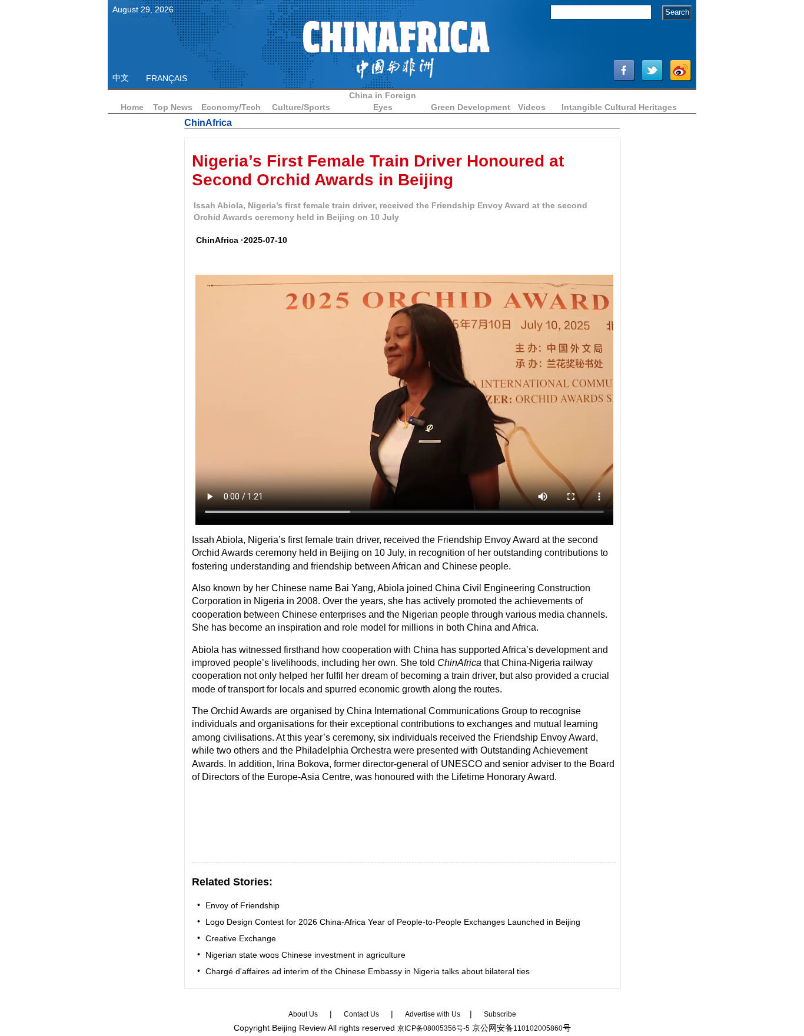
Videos (532, 107)
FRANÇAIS (166, 78)
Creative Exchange (240, 938)
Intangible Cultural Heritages (619, 107)
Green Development (470, 107)
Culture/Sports (301, 107)
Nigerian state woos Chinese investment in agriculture (305, 955)
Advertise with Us (432, 1014)
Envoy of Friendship (242, 905)
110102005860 (538, 1028)
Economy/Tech (231, 107)
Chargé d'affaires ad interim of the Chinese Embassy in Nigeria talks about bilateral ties (367, 971)
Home (132, 107)
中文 (120, 77)
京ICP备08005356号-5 (433, 1028)
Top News (172, 107)
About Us (303, 1014)
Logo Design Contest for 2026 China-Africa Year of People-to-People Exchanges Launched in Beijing (392, 922)
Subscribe (500, 1014)
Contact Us (361, 1014)
